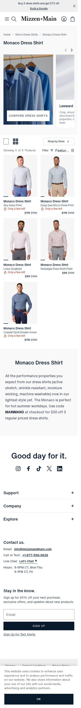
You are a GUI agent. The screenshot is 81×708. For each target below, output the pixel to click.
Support (11, 493)
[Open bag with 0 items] (72, 18)
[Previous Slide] (65, 50)
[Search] (13, 18)
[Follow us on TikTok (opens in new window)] (38, 468)
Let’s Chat (28, 561)
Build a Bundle (39, 8)
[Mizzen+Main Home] (39, 18)
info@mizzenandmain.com (33, 549)
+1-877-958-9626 (35, 555)
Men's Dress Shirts (26, 34)
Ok (39, 699)
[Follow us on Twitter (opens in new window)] (49, 468)
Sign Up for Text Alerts (19, 634)
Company (12, 506)
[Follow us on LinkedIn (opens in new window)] (59, 468)
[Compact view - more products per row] (15, 141)
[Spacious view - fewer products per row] (6, 141)
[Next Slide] (71, 50)
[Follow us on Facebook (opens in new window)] (28, 468)
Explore (10, 519)
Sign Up (39, 626)
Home (7, 34)
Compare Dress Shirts (28, 116)
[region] (20, 176)
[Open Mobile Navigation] (6, 18)
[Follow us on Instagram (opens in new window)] (18, 468)
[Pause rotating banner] (74, 6)
